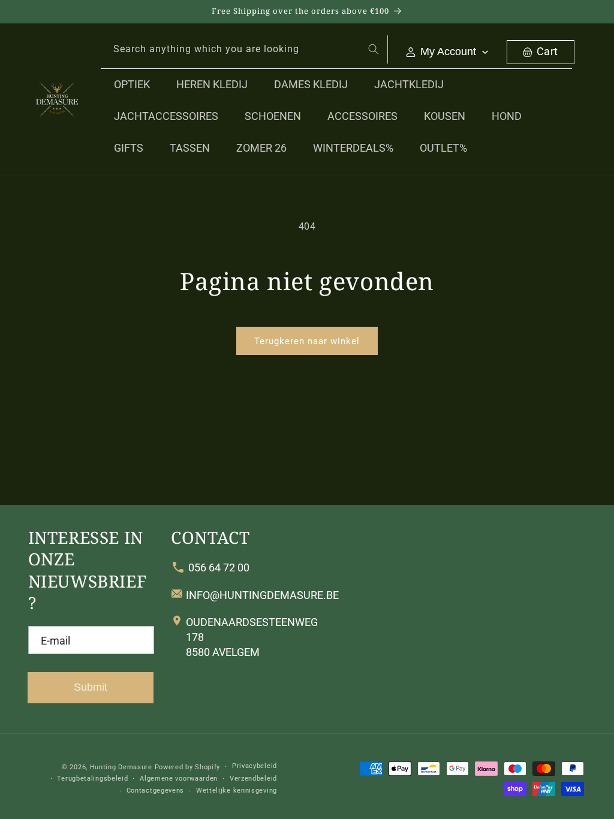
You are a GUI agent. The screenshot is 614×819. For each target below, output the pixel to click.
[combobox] (244, 49)
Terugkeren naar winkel (307, 341)
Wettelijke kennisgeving (236, 790)
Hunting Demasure (121, 767)
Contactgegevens (156, 790)
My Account (448, 52)
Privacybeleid (254, 766)
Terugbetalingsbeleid (92, 778)
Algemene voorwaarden (179, 778)
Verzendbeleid (253, 778)
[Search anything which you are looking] (373, 49)
